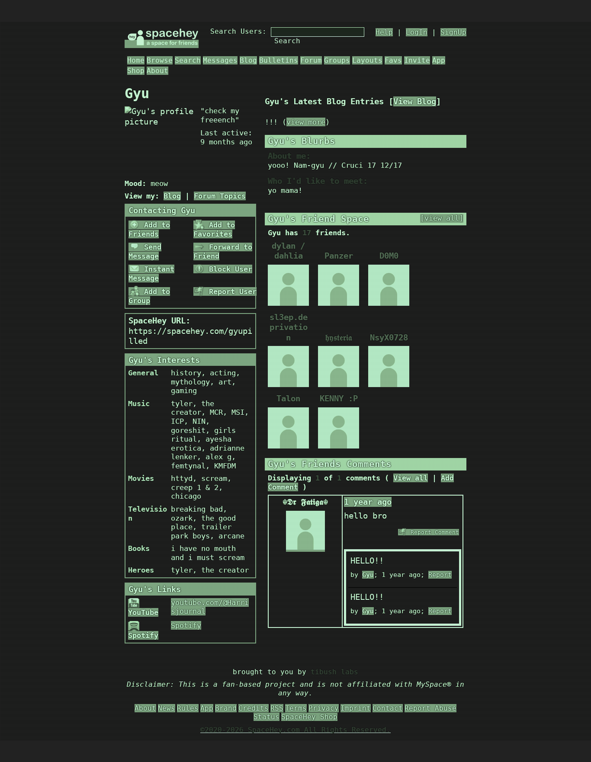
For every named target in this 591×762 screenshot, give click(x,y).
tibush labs (334, 672)
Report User (231, 291)
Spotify (143, 635)
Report (440, 575)
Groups (337, 60)
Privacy (323, 708)
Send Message (144, 251)
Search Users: (238, 31)
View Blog (414, 101)
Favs (393, 60)
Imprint (355, 708)
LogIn (416, 32)
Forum (311, 60)
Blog (248, 60)
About (157, 71)
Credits (253, 708)
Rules (188, 708)
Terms (296, 708)
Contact (388, 708)
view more (305, 122)
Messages (220, 60)
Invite (417, 60)
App (438, 60)
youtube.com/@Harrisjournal (210, 607)
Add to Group (149, 296)
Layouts (367, 60)
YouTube (143, 612)
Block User (228, 269)
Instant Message (151, 273)
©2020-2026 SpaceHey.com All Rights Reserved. (295, 730)
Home (136, 60)
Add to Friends (149, 229)
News (166, 708)
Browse (160, 60)
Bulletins (278, 60)
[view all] (441, 218)
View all (410, 478)
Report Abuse (430, 708)
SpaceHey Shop (309, 717)
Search (287, 41)
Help (384, 32)
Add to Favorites (214, 229)
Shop (136, 71)
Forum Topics (220, 196)
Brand (226, 708)
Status (266, 717)
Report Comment (433, 532)
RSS (276, 708)
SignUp (453, 32)
